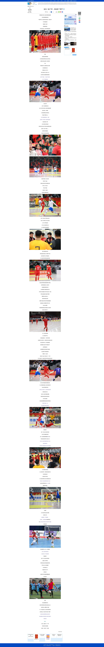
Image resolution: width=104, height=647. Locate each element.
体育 (31, 6)
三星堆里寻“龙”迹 (72, 45)
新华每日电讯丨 (67, 34)
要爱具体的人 (59, 635)
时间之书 (54, 635)
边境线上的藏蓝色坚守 (67, 45)
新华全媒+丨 (66, 33)
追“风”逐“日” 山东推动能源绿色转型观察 (73, 29)
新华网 (29, 6)
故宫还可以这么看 (30, 636)
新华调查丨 (66, 31)
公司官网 (34, 3)
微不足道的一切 (36, 639)
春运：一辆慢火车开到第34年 (72, 33)
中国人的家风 (42, 635)
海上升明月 (48, 639)
